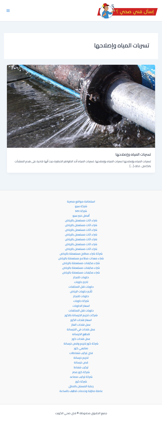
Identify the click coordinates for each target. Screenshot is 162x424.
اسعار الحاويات (81, 305)
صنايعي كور (81, 348)
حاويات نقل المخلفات (81, 286)
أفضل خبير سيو (81, 215)
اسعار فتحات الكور (81, 320)
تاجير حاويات (81, 282)
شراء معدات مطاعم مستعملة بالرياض (81, 258)
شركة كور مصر (81, 372)
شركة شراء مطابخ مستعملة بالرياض (81, 253)
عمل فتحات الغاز (81, 324)
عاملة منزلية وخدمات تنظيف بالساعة (81, 391)
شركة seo (81, 211)
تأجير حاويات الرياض (81, 291)
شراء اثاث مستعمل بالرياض (81, 220)
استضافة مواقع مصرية (81, 201)
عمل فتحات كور (81, 338)
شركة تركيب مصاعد (81, 376)
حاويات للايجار (81, 277)
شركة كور (81, 381)
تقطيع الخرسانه (81, 334)
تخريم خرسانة (81, 357)
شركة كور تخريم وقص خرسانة (81, 343)
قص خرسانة (81, 362)
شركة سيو (81, 206)
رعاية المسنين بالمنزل (81, 386)
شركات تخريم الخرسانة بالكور (81, 315)
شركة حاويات (81, 300)
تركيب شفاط (81, 367)
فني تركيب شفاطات (81, 353)
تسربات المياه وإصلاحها (133, 154)
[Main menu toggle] (8, 10)
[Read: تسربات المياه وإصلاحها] (81, 106)
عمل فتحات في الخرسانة (81, 329)
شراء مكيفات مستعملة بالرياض (81, 263)
